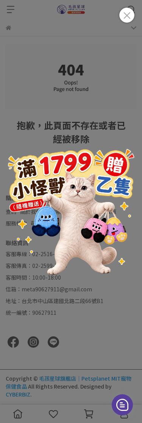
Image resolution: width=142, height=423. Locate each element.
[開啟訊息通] (122, 404)
